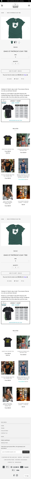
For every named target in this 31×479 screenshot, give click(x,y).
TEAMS (2, 428)
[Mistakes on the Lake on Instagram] (17, 475)
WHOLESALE (18, 462)
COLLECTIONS (4, 430)
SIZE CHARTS (26, 457)
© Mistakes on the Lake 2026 (9, 457)
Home (2, 12)
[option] (15, 28)
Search (20, 457)
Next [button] (27, 28)
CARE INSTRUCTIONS (9, 459)
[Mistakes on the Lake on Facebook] (14, 475)
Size (15, 54)
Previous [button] (3, 28)
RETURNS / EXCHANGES (21, 459)
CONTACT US (4, 433)
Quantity (15, 61)
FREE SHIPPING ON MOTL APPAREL (15, 1)
